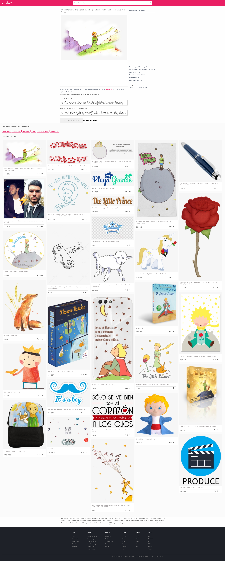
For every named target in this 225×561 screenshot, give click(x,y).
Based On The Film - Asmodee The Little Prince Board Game (198, 426)
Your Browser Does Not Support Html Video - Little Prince (153, 384)
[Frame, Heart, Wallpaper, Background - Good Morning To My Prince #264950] (68, 152)
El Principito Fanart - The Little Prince (14, 451)
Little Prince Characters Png (12, 392)
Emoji (149, 536)
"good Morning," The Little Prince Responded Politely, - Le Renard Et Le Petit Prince (23, 169)
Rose (149, 541)
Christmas (108, 536)
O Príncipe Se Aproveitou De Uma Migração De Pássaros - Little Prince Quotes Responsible (111, 505)
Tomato (74, 544)
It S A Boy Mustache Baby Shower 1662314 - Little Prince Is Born (67, 409)
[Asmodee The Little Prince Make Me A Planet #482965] (68, 333)
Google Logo (91, 549)
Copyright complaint (90, 120)
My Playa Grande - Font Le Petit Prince (103, 188)
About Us (139, 556)
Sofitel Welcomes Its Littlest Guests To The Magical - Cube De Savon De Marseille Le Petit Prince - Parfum (66, 215)
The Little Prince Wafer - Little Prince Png (16, 271)
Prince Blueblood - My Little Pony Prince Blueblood (151, 274)
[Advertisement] (91, 73)
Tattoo (150, 549)
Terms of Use (159, 556)
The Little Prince (52, 449)
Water (150, 544)
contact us (108, 90)
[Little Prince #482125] (156, 304)
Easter (107, 546)
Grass (137, 541)
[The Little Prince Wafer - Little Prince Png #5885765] (24, 250)
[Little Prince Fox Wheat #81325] (24, 307)
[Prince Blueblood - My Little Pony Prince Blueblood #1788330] (156, 251)
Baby (123, 541)
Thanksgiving (109, 541)
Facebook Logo (91, 544)
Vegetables (75, 541)
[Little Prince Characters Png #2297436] (24, 366)
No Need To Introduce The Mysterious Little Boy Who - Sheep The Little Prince (111, 285)
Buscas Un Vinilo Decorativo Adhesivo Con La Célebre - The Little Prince (111, 430)
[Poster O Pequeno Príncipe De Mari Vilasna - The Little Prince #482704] (200, 323)
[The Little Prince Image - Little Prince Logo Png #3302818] (112, 201)
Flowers (150, 539)
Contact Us (146, 556)
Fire (137, 539)
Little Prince (139, 328)
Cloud (137, 536)
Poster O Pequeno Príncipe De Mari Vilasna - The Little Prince (198, 356)
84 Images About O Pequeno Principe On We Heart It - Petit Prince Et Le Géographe (111, 161)
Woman (124, 544)
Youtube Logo (91, 541)
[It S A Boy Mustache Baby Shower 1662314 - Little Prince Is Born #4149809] (68, 393)
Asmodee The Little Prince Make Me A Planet (61, 371)
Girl (123, 539)
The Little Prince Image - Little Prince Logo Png (106, 208)
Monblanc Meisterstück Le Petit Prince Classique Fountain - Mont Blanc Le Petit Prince (199, 184)
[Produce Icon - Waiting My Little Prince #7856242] (200, 460)
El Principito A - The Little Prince (145, 439)
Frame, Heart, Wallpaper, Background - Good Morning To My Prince (68, 166)
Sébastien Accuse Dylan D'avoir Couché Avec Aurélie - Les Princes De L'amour (23, 221)
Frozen (124, 536)
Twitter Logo (91, 539)
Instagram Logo (92, 536)
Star (137, 544)
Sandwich (75, 539)
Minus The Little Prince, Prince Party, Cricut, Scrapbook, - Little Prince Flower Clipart (198, 283)
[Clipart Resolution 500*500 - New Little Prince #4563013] (112, 228)
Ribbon (150, 546)
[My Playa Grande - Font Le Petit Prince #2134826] (112, 178)
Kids (123, 549)
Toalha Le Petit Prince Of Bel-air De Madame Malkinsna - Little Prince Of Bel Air (154, 222)
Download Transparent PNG (71, 120)
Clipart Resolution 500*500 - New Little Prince (105, 241)
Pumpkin (74, 546)
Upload (221, 3)
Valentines (108, 544)
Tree (137, 546)
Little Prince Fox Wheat (10, 335)
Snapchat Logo (91, 546)
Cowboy (124, 546)
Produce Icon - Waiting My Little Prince (191, 487)
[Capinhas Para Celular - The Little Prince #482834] (112, 338)
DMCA (153, 556)
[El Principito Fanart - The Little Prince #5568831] (24, 424)
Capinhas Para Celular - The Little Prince (103, 385)
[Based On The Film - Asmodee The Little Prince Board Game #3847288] (200, 394)
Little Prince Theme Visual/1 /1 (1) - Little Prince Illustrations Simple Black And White (67, 287)
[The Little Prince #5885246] (68, 432)
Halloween (108, 539)
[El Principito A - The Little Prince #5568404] (156, 415)
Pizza (73, 536)
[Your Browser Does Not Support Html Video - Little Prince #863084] (156, 359)
